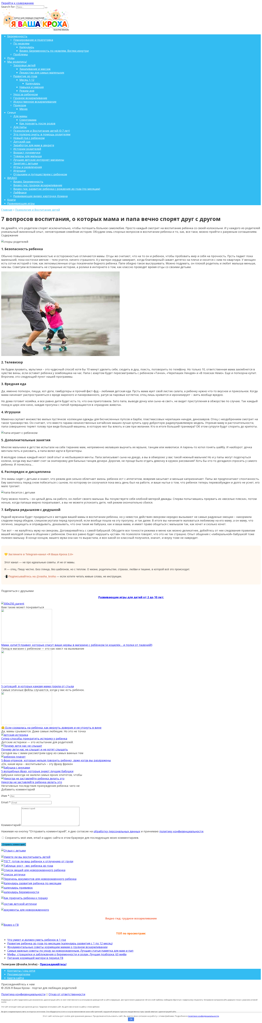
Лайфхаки (20, 192)
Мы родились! (17, 61)
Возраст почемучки (26, 152)
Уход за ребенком (25, 94)
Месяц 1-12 (26, 80)
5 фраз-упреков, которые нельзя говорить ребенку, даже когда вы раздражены (56, 760)
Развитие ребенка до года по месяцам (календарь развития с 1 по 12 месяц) (60, 943)
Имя (5, 796)
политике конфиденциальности (203, 1016)
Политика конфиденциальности (23, 994)
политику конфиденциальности (181, 831)
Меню (23, 109)
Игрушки (19, 170)
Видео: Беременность (28, 181)
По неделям (21, 43)
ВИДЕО (12, 178)
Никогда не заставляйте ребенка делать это (31, 782)
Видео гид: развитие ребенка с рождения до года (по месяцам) (56, 189)
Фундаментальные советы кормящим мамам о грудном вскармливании (57, 947)
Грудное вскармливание (30, 98)
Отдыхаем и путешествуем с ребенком (40, 174)
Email (6, 802)
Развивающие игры (21, 203)
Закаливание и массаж (34, 69)
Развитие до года (25, 76)
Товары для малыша (27, 156)
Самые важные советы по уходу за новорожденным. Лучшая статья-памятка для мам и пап (70, 950)
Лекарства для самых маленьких (41, 72)
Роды (11, 58)
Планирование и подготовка (33, 40)
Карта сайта (15, 978)
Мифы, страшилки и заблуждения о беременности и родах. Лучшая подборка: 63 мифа (66, 954)
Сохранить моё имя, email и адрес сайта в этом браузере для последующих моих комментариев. (72, 837)
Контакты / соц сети (21, 970)
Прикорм (19, 105)
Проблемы (20, 54)
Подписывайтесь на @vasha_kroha (32, 576)
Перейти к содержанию (17, 3)
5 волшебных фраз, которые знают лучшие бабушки (37, 771)
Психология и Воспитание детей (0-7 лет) (41, 130)
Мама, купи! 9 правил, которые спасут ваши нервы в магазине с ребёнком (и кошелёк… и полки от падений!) (76, 645)
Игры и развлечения (27, 167)
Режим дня (26, 91)
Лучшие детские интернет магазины (38, 160)
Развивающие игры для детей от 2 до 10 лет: (131, 597)
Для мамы (20, 116)
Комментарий (11, 825)
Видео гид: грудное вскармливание (37, 185)
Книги (11, 200)
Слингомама (27, 120)
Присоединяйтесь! (53, 964)
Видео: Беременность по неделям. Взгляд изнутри (54, 51)
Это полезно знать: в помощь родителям (41, 134)
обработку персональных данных (117, 831)
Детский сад (21, 141)
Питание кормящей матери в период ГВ (35, 958)
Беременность (17, 36)
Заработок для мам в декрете (33, 145)
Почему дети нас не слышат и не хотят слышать (34, 749)
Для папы (20, 127)
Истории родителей (27, 149)
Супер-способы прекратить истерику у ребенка (34, 738)
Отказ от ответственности (67, 994)
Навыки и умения (31, 87)
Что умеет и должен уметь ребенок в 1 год (36, 940)
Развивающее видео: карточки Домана (40, 196)
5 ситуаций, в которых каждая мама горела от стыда (37, 686)
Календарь (26, 47)
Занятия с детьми (25, 163)
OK (131, 1019)
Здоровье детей (24, 65)
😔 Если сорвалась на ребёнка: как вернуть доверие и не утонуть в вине (51, 727)
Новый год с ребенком (29, 138)
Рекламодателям (18, 974)
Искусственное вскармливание (34, 101)
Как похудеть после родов (37, 123)
